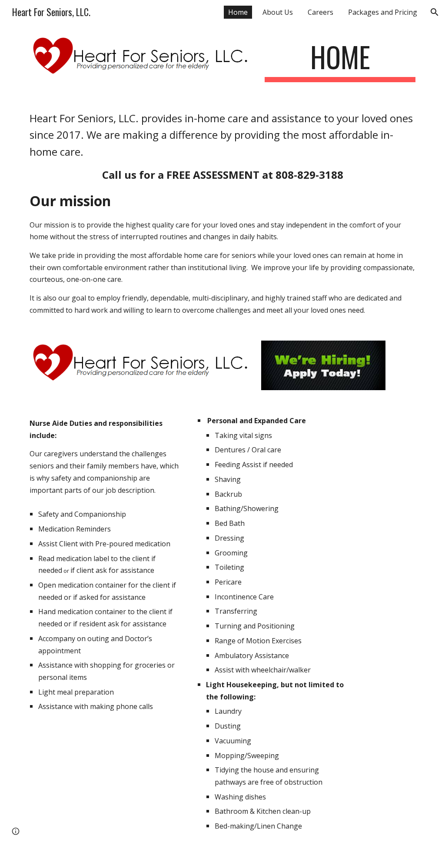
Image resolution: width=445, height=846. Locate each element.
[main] (340, 61)
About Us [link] (277, 12)
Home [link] (238, 12)
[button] (434, 12)
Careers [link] (320, 12)
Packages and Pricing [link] (382, 12)
